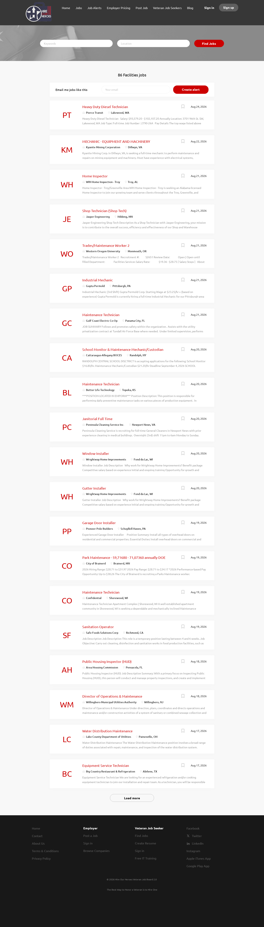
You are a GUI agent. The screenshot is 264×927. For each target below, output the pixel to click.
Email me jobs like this (71, 89)
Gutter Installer (94, 488)
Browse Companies (96, 851)
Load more (132, 798)
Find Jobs (209, 43)
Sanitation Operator (98, 627)
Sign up (228, 7)
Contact (37, 836)
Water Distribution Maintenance (107, 731)
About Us (38, 843)
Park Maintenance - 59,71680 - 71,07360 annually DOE (123, 557)
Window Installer (95, 453)
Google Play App (198, 866)
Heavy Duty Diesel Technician (105, 107)
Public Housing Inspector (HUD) (107, 661)
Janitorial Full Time (97, 419)
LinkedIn (198, 843)
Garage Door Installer (99, 523)
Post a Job (90, 835)
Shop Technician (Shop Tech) (104, 211)
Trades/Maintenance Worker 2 (105, 245)
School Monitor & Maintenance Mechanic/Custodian (122, 349)
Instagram (193, 851)
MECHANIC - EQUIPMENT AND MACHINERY (116, 141)
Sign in (209, 8)
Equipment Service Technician (105, 765)
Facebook (193, 828)
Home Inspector (95, 176)
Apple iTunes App (199, 858)
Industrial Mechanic (97, 280)
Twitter (197, 836)
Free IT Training (145, 858)
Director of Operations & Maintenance (112, 696)
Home (36, 828)
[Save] (183, 107)
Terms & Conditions (45, 851)
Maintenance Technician (100, 315)
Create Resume (145, 843)
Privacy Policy (41, 858)
